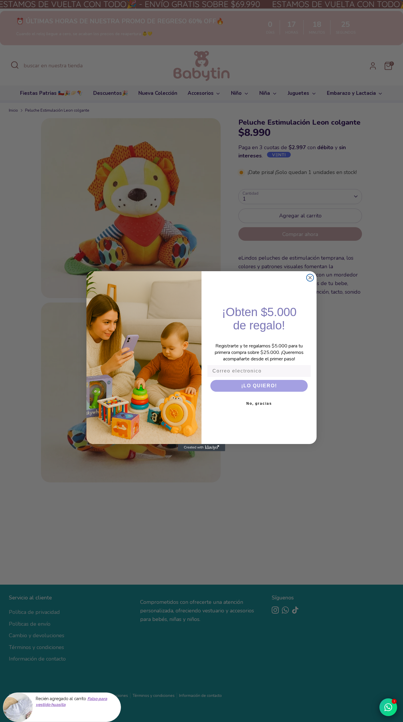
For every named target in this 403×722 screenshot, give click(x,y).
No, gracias (259, 403)
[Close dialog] (310, 277)
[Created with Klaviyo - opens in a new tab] (201, 447)
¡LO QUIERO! (259, 385)
